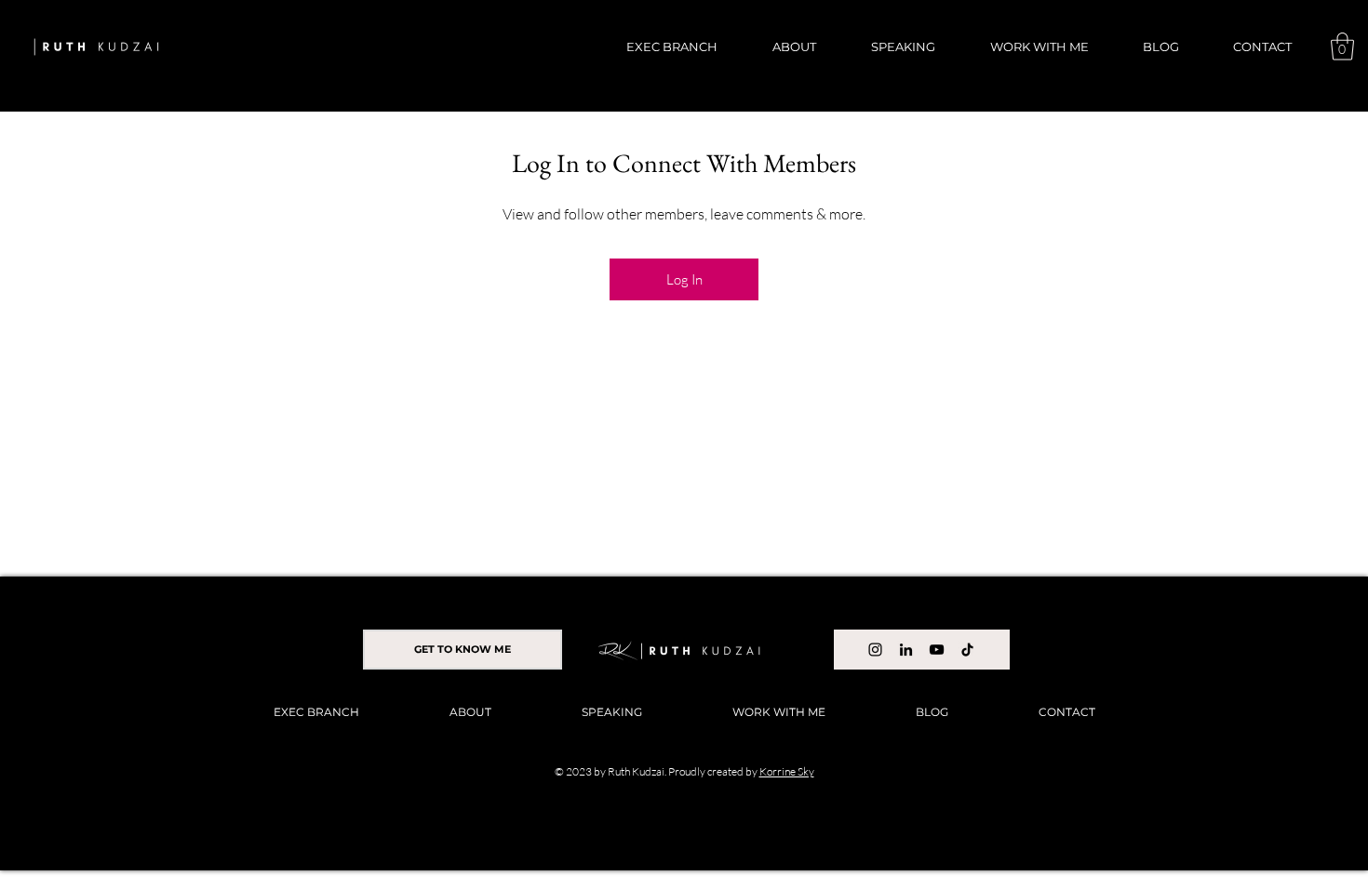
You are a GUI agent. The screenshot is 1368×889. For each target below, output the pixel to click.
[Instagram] (875, 649)
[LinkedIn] (906, 649)
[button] (1342, 46)
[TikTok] (967, 649)
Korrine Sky (786, 771)
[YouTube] (937, 649)
